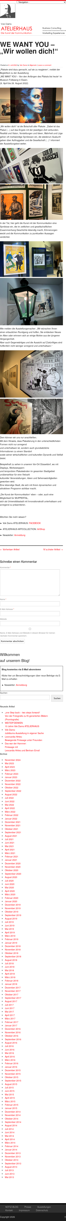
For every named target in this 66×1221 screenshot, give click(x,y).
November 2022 (13, 784)
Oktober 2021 (11, 828)
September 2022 (13, 790)
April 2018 (10, 973)
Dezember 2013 (13, 1153)
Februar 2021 (11, 856)
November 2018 (13, 949)
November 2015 (13, 1073)
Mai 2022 (9, 804)
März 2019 (10, 935)
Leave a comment (44, 65)
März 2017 (10, 1018)
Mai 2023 (9, 763)
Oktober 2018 (11, 953)
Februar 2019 (11, 939)
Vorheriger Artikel (9, 549)
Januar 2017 (11, 1025)
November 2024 (13, 759)
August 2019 (11, 918)
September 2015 (13, 1080)
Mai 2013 (9, 1177)
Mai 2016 (9, 1053)
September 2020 (13, 873)
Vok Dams (23, 65)
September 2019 (13, 915)
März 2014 (10, 1142)
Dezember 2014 (13, 1111)
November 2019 (13, 908)
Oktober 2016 (11, 1035)
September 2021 (13, 832)
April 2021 (10, 849)
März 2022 (10, 811)
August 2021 (11, 835)
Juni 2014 (9, 1132)
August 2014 (11, 1125)
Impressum (24, 1210)
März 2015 (10, 1101)
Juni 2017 (9, 1008)
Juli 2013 (9, 1170)
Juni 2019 (9, 925)
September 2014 (13, 1122)
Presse (27, 1206)
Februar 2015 (11, 1104)
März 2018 (10, 977)
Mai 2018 (9, 970)
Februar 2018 (11, 980)
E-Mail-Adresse (7, 609)
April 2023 (10, 766)
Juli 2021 (9, 839)
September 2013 (13, 1163)
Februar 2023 (11, 773)
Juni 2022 (9, 801)
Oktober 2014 (11, 1118)
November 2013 (13, 1156)
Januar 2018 (11, 984)
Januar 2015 (11, 1108)
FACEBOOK (35, 523)
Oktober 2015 (11, 1077)
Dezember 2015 (13, 1070)
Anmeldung (19, 535)
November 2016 (13, 1032)
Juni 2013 (9, 1173)
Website (3, 619)
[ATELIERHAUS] (7, 20)
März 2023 (10, 770)
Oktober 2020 (11, 870)
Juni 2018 (9, 966)
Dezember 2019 (13, 904)
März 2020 (10, 894)
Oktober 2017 (11, 994)
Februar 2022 (11, 815)
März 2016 (10, 1059)
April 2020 (10, 890)
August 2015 (11, 1084)
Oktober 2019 (11, 911)
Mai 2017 (9, 1011)
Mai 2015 (9, 1094)
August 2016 (11, 1042)
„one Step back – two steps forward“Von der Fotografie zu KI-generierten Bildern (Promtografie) (26, 716)
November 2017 (13, 990)
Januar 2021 (11, 859)
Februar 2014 (11, 1146)
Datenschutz (42, 1210)
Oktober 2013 (11, 1159)
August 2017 (11, 1001)
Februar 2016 (11, 1063)
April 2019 (10, 932)
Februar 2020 (11, 897)
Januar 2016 (11, 1066)
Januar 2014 (11, 1149)
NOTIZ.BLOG (11, 1206)
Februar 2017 (11, 1022)
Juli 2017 (9, 1004)
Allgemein (33, 65)
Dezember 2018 (13, 946)
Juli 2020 (9, 880)
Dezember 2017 (13, 987)
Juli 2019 (9, 921)
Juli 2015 (9, 1087)
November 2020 (13, 866)
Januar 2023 (11, 777)
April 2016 (10, 1056)
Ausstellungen (44, 1206)
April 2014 (10, 1139)
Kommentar (5, 567)
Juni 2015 (9, 1090)
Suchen (3, 692)
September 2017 (13, 997)
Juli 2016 (9, 1046)
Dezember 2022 (13, 780)
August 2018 (11, 959)
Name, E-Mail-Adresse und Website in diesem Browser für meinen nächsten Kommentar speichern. (27, 634)
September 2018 (13, 956)
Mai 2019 (9, 928)
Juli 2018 (9, 963)
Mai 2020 (9, 887)
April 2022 (10, 808)
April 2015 (10, 1097)
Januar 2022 (11, 818)
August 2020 (11, 877)
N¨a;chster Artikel (53, 549)
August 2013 (11, 1166)
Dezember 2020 (13, 863)
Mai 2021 (9, 846)
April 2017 (10, 1015)
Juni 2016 (9, 1049)
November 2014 (13, 1115)
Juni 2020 (9, 884)
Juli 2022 (9, 797)
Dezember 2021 (13, 821)
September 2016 (13, 1039)
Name (3, 599)
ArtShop (41, 529)
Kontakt (9, 1210)
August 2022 (11, 794)
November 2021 (13, 825)
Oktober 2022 (11, 787)
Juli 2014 (9, 1128)
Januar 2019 (11, 942)
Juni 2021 (9, 842)
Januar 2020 (11, 901)
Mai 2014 (9, 1135)
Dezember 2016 (13, 1028)
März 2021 (10, 853)
